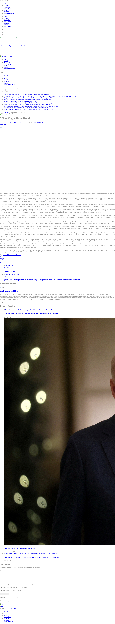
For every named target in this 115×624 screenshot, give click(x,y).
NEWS (6, 5)
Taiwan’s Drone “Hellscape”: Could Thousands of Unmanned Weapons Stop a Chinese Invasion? (31, 106)
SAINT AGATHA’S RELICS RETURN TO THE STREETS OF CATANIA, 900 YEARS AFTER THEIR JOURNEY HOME (40, 96)
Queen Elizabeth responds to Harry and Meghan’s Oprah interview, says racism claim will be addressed (42, 280)
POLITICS (7, 7)
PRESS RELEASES (10, 13)
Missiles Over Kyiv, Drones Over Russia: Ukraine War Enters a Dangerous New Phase (28, 109)
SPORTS (6, 10)
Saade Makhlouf (16, 255)
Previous (6, 267)
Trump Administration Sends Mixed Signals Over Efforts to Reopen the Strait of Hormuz (31, 313)
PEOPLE (6, 12)
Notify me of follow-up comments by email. (14, 587)
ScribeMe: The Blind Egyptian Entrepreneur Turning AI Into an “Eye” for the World (27, 99)
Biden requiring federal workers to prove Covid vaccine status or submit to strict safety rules (32, 557)
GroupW (13, 609)
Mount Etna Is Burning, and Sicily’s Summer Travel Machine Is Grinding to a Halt (27, 104)
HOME (6, 4)
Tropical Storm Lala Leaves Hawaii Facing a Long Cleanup (21, 101)
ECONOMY (7, 8)
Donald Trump (7, 255)
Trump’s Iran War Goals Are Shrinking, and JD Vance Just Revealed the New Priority (28, 103)
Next (5, 276)
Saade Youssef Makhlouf (14, 123)
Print (1, 124)
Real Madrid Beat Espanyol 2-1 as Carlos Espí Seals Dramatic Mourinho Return (26, 94)
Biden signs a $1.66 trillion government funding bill (19, 548)
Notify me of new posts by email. (11, 590)
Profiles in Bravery (10, 271)
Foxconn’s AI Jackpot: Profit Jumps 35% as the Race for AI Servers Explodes (26, 107)
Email (4, 124)
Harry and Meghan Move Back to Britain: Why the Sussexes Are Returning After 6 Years (29, 98)
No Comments (44, 123)
